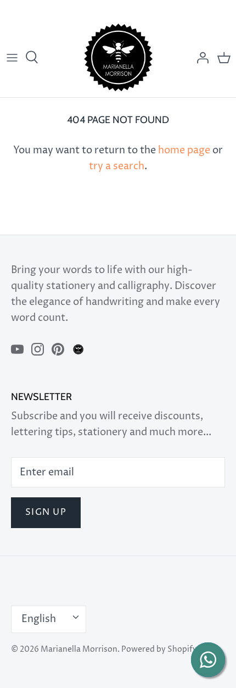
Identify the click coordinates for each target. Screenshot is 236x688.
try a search (116, 166)
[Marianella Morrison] (118, 57)
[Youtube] (17, 349)
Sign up (45, 512)
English (38, 619)
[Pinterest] (58, 349)
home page (184, 150)
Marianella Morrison (79, 649)
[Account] (200, 58)
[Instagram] (37, 349)
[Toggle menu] (12, 58)
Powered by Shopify (159, 649)
